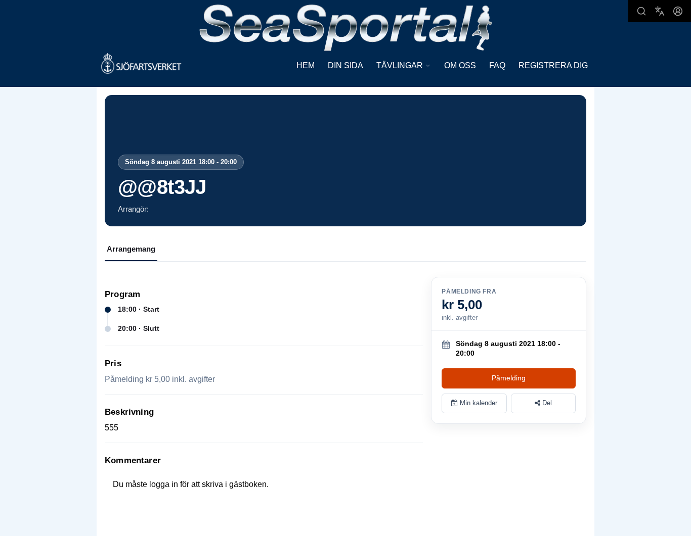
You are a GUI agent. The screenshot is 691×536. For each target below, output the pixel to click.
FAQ (497, 65)
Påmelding (509, 378)
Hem (305, 65)
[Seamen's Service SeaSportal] (345, 26)
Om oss (460, 65)
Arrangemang (131, 249)
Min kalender (477, 403)
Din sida (345, 65)
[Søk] (641, 11)
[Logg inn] (678, 11)
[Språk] (660, 11)
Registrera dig (553, 65)
